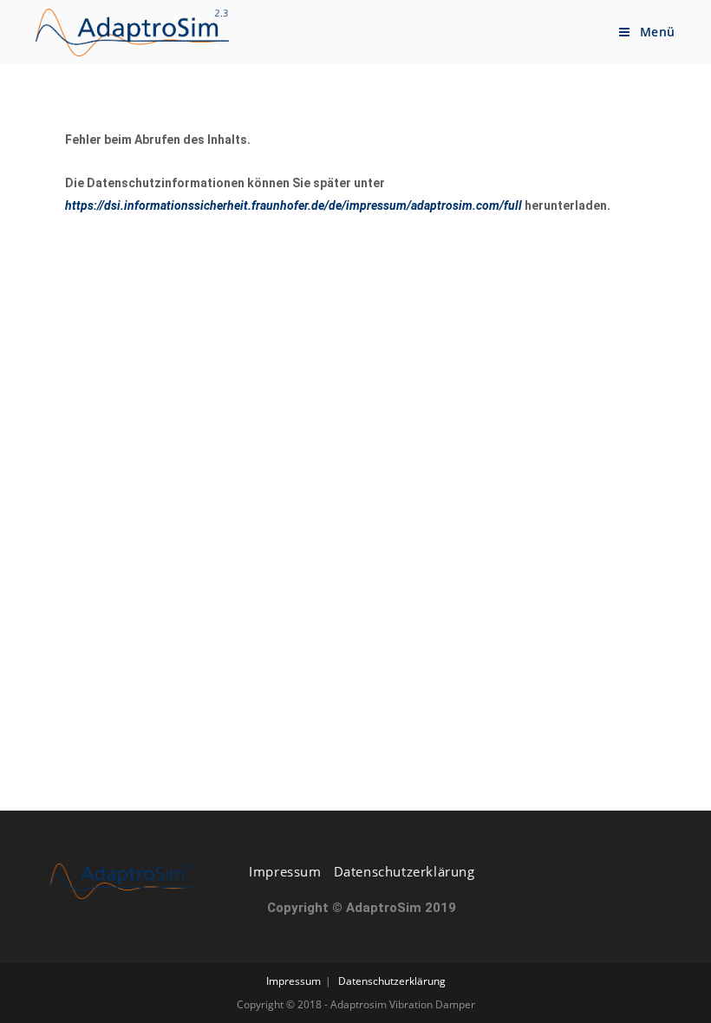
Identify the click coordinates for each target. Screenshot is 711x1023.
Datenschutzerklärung (404, 871)
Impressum (285, 871)
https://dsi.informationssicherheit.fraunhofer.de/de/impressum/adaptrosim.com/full (293, 205)
